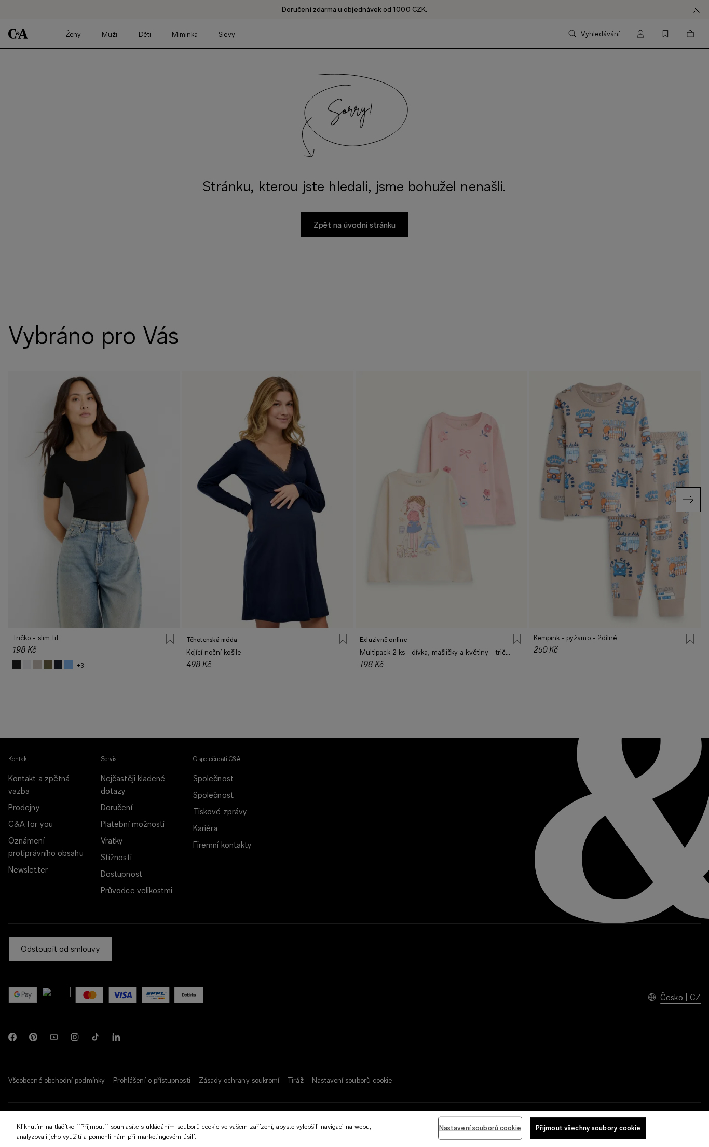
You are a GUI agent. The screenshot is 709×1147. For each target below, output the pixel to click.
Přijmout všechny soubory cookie (588, 1128)
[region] (354, 1129)
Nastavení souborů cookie (480, 1128)
